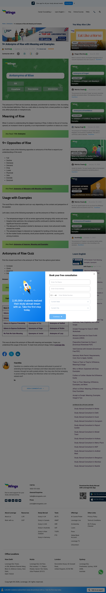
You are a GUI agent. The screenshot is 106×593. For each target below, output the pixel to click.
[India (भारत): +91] (51, 295)
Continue (57, 317)
